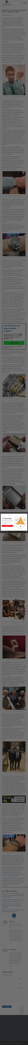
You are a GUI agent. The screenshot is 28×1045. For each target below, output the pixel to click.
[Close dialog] (26, 514)
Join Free (7, 525)
